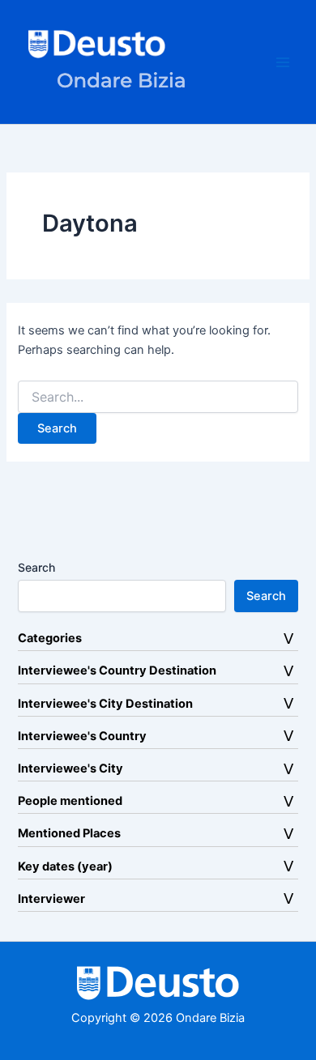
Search (36, 567)
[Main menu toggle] (283, 62)
